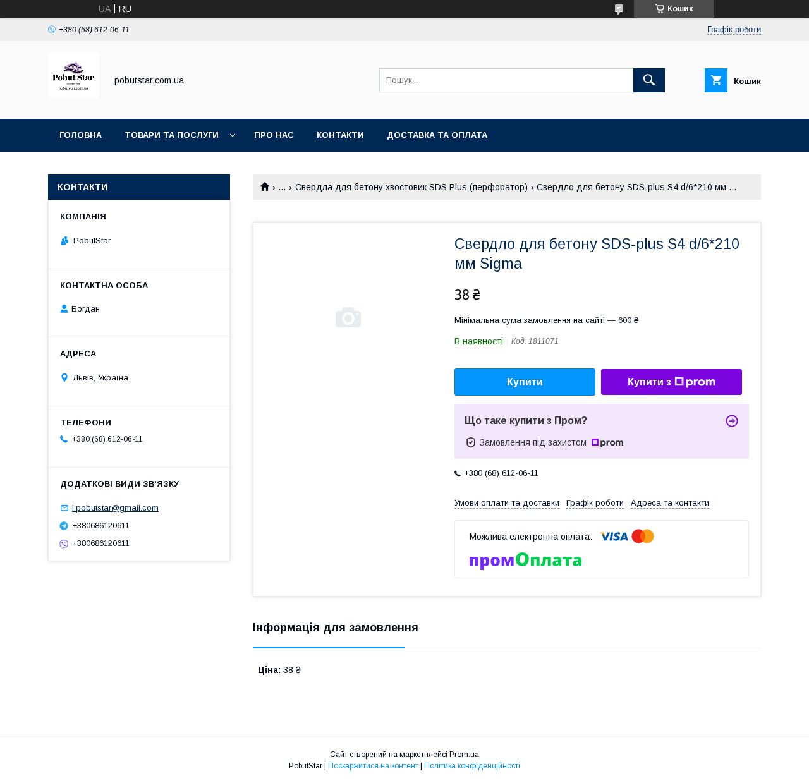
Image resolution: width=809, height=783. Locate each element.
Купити (525, 382)
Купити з (649, 382)
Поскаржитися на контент (373, 766)
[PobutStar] (73, 102)
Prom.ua (464, 754)
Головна (80, 135)
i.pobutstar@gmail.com (115, 508)
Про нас (274, 135)
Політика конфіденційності (472, 766)
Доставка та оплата (437, 135)
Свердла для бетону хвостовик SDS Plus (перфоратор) (411, 187)
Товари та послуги (172, 135)
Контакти (340, 135)
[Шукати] (649, 80)
